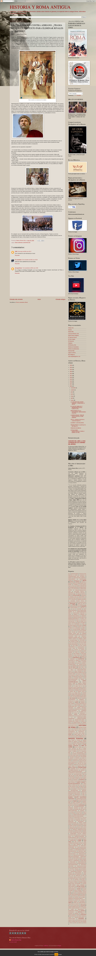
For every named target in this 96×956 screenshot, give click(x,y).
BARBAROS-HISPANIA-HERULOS (79, 617)
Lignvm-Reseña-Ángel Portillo (79, 774)
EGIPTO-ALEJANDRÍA (72, 680)
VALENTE (83, 910)
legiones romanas (72, 767)
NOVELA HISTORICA (76, 802)
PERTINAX (82, 810)
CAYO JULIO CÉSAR (73, 642)
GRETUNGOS (70, 707)
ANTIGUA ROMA (76, 595)
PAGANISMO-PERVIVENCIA (79, 806)
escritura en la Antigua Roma (74, 692)
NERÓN (80, 801)
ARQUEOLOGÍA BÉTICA (82, 599)
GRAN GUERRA (71, 703)
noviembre (73, 387)
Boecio (71, 626)
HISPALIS (83, 721)
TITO (70, 905)
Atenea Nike (71, 331)
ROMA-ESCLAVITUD (71, 853)
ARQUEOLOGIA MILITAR (72, 602)
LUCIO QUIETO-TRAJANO (74, 778)
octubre (72, 389)
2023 (71, 371)
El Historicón (71, 341)
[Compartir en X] (40, 240)
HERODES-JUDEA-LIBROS (79, 719)
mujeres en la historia (81, 795)
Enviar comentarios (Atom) (22, 302)
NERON (75, 801)
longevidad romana (78, 776)
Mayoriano (84, 789)
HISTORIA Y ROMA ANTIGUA (40, 7)
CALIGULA (70, 630)
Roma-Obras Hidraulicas (74, 868)
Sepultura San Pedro (72, 887)
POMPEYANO (78, 820)
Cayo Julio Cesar (83, 641)
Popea (83, 820)
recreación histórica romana (81, 826)
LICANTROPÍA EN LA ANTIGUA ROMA (75, 772)
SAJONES (83, 878)
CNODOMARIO (82, 656)
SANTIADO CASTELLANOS (80, 879)
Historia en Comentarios (73, 347)
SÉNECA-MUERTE (71, 886)
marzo (72, 400)
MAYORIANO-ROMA (74, 790)
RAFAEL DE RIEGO (73, 825)
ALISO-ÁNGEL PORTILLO (79, 591)
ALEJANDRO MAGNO (73, 587)
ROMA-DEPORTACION (72, 851)
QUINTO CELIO (83, 824)
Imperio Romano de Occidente (74, 740)
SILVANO (74, 893)
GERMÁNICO (81, 699)
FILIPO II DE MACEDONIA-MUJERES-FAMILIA (78, 696)
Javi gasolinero (18, 268)
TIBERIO (70, 902)
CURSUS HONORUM (78, 671)
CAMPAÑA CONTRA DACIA (73, 633)
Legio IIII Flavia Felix (81, 764)
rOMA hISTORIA (77, 841)
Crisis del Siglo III (72, 667)
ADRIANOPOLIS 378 (77, 580)
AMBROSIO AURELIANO (80, 592)
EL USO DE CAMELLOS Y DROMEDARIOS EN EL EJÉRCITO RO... (76, 407)
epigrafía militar (73, 691)
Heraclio (75, 713)
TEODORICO (70, 897)
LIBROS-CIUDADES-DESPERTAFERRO (75, 771)
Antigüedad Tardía (73, 596)
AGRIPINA (77, 581)
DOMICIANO (75, 676)
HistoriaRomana (81, 731)
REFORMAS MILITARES (73, 828)
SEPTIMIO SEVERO (80, 886)
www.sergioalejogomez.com (74, 356)
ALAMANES (76, 584)
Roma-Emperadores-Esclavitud (79, 852)
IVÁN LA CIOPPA (78, 747)
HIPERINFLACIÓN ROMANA (73, 721)
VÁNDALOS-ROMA (71, 914)
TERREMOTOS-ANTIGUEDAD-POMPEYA (75, 898)
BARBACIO (76, 614)
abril (72, 398)
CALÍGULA (75, 630)
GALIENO (83, 698)
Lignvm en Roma (72, 352)
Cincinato (69, 653)
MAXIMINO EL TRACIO (77, 789)
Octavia (70, 805)
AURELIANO (82, 607)
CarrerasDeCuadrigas (73, 640)
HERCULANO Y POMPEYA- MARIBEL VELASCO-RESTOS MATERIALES (77, 714)
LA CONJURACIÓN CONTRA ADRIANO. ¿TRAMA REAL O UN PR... (78, 403)
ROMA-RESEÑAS (78, 872)
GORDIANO (83, 702)
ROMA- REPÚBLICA (77, 844)
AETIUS (71, 581)
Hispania (69, 722)
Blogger (59, 945)
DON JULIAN (81, 676)
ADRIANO (70, 577)
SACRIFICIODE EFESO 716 (75, 878)
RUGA (83, 875)
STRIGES (83, 894)
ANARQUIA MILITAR (81, 594)
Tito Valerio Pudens (76, 905)
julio (72, 392)
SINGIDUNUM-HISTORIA (82, 893)
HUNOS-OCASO (71, 735)
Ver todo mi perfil (13, 942)
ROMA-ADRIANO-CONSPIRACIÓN (22, 242)
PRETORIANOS (81, 821)
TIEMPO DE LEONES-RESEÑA (79, 902)
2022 (71, 373)
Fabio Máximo (83, 695)
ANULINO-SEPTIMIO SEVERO (73, 598)
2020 (71, 377)
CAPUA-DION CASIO (72, 636)
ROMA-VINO (78, 875)
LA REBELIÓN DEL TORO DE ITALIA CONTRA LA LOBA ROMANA (77, 416)
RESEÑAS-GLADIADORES (79, 836)
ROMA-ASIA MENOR (75, 848)
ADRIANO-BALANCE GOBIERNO (79, 577)
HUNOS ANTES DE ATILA (79, 734)
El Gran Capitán (71, 339)
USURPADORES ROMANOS (73, 910)
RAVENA (84, 825)
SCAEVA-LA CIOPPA (73, 882)
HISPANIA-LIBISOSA (77, 722)
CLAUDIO (76, 656)
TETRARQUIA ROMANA (72, 901)
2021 (71, 375)
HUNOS (70, 734)
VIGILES (69, 917)
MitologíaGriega (77, 794)
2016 (71, 386)
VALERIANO (70, 913)
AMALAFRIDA (70, 592)
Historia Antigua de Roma (72, 725)
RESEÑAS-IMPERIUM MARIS (73, 837)
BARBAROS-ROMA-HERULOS (73, 618)
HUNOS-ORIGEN (79, 735)
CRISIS (84, 665)
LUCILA (85, 776)
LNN (16, 251)
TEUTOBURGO (82, 901)
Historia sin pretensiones (73, 348)
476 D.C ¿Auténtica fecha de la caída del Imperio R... (77, 420)
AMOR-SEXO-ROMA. (72, 594)
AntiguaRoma (84, 595)
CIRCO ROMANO (76, 653)
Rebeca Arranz (72, 826)
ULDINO (72, 909)
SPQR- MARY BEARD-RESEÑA (74, 894)
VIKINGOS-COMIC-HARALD (79, 917)
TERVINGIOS (70, 899)
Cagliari (69, 629)
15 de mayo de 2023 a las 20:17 (24, 251)
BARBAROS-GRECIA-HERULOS (74, 615)
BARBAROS (82, 614)
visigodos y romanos (71, 920)
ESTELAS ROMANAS (76, 695)
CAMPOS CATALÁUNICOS (80, 634)
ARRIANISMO (72, 603)
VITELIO (70, 922)
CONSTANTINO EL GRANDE (73, 660)
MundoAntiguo (71, 799)
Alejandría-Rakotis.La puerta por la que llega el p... (78, 425)
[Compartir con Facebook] (42, 240)
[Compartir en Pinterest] (43, 240)
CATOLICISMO (82, 640)
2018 (71, 382)
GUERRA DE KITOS (78, 709)
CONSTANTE (84, 657)
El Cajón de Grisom (72, 337)
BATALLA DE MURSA (81, 622)
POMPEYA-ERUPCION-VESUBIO (79, 814)
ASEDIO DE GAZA (81, 603)
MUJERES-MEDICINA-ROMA (81, 798)
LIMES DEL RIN (71, 775)
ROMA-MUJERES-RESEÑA (73, 864)
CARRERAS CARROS (82, 638)
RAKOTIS (80, 825)
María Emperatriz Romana (74, 786)
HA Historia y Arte (72, 345)
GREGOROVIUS (82, 706)
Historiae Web (71, 350)
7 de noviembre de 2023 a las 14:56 (30, 268)
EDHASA (82, 679)
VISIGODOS (81, 918)
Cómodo (69, 657)
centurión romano (71, 648)
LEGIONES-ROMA (82, 767)
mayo (72, 396)
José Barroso (71, 756)
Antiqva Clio (71, 327)
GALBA (78, 698)
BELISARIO (80, 625)
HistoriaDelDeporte (71, 731)
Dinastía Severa (79, 675)
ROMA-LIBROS (83, 860)
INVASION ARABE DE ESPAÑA (74, 744)
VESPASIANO (83, 914)
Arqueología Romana (82, 602)
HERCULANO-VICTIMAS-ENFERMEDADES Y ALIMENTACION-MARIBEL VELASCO (77, 718)
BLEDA (84, 625)
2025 (71, 367)
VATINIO (77, 914)
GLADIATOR (70, 702)
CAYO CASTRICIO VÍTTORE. (73, 641)
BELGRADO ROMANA (72, 625)
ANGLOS (69, 595)
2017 (71, 384)
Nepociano (70, 801)
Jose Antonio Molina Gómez (73, 755)
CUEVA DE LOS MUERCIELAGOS (74, 668)
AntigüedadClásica (81, 596)
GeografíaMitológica (71, 699)
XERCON (80, 922)
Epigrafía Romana (81, 691)
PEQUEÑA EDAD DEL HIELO (79, 809)
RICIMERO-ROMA (73, 840)
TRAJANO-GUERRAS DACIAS (73, 906)
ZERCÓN (84, 922)
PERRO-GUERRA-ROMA (72, 810)
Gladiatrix (70, 343)
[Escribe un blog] (39, 240)
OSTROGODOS (81, 805)
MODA (83, 794)
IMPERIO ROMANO (75, 738)
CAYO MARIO (75, 645)
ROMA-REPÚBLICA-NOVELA (81, 870)
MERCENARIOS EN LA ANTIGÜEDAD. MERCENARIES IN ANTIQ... (78, 412)
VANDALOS (83, 913)
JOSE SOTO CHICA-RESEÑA (81, 756)
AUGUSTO (83, 606)
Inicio (39, 299)
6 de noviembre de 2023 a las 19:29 (29, 259)
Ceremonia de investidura (79, 649)
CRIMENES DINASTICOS (76, 665)
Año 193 (81, 598)
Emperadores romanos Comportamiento (75, 687)
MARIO (81, 786)
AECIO (84, 580)
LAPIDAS (75, 764)
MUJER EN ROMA (71, 795)
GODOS (76, 702)
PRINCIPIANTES (76, 824)
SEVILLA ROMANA (77, 890)
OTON (69, 806)
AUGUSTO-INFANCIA (74, 607)
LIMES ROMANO (79, 775)
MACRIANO (75, 779)
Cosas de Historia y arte (73, 333)
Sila (70, 893)
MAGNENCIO (82, 779)
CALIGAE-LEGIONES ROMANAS (79, 629)
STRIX (69, 895)
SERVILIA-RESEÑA (81, 887)
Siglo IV (71, 891)
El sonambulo (18, 259)
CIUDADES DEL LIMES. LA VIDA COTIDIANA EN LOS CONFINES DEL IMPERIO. (76, 442)
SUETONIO (74, 895)
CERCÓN (69, 649)
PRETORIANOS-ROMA (72, 822)
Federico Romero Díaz (16, 940)
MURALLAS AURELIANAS (80, 799)
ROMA (79, 840)
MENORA (83, 791)
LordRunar (46, 945)
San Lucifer (70, 879)
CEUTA (76, 652)
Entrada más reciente (16, 299)
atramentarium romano (76, 606)
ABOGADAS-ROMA (74, 573)
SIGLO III (84, 890)
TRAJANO (83, 905)
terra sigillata (82, 897)
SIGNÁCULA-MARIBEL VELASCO (80, 891)
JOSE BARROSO (83, 755)
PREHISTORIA (70, 821)
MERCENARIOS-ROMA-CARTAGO (74, 793)
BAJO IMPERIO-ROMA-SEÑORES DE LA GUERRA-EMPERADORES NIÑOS (77, 612)
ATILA (73, 604)
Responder (17, 255)
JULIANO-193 (75, 760)
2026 (71, 365)
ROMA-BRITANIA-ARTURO (80, 849)
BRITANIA (75, 626)
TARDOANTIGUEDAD (81, 895)
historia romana (82, 730)
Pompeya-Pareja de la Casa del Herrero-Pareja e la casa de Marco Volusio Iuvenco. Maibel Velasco (77, 819)
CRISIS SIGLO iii (81, 667)
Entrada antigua (60, 299)
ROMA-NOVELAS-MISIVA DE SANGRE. (79, 867)
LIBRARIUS (83, 770)
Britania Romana (82, 626)
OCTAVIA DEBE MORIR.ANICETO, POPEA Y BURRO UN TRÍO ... (78, 431)
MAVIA (78, 787)
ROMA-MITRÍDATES (81, 863)
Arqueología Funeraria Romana (77, 600)
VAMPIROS (77, 913)
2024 (71, 369)
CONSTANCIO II (76, 657)
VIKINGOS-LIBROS (71, 918)
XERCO (75, 922)
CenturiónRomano (81, 648)
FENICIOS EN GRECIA (76, 428)
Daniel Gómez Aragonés (73, 335)
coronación (78, 663)
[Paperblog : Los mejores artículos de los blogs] (72, 207)
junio (72, 394)
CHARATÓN (82, 652)
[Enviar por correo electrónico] (38, 240)
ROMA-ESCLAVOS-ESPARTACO (79, 855)
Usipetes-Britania (81, 909)
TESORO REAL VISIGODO (80, 899)
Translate (79, 95)
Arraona (70, 329)
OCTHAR (75, 805)
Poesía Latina (79, 813)
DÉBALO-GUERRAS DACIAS (80, 672)
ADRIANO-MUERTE (71, 579)
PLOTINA (73, 813)
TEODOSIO (77, 897)
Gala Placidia (72, 698)
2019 (71, 379)
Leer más (60, 954)
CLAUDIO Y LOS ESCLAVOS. (77, 422)
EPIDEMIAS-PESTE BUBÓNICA (80, 690)
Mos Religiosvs (71, 354)
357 (69, 573)
